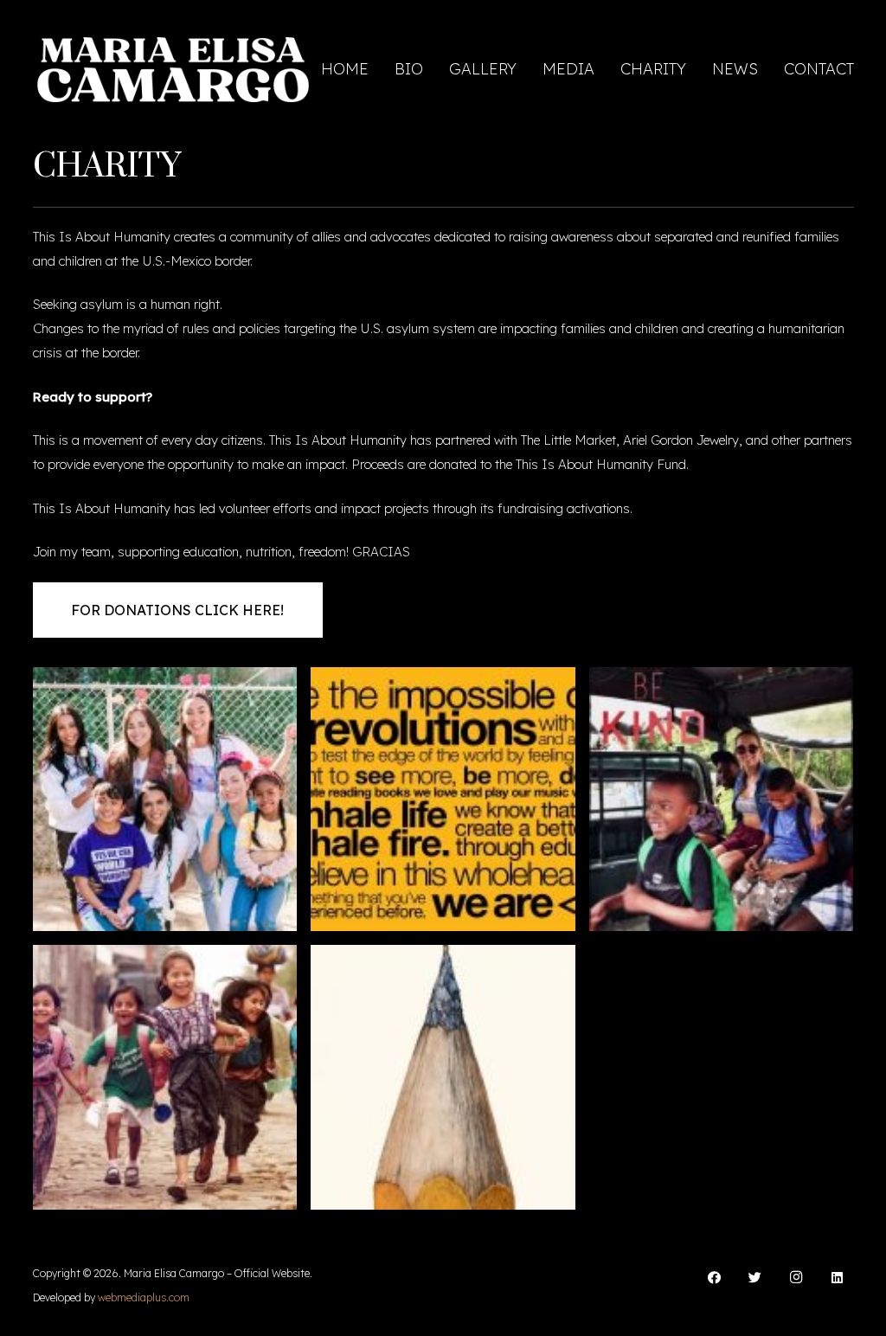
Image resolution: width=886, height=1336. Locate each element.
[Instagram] (796, 1278)
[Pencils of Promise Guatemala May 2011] (165, 1077)
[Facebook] (714, 1278)
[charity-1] (443, 799)
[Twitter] (755, 1278)
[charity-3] (721, 799)
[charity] (165, 799)
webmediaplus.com (143, 1297)
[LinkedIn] (837, 1278)
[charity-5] (443, 1077)
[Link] (173, 69)
